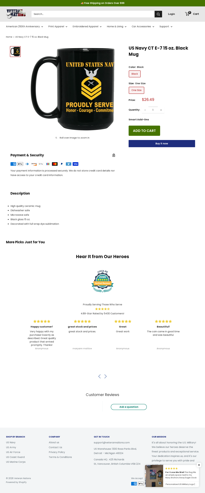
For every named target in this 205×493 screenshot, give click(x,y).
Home (9, 36)
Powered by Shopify (16, 482)
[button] (100, 376)
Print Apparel (56, 26)
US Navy (10, 442)
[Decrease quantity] (145, 110)
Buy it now (161, 143)
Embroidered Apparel (85, 26)
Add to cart (144, 130)
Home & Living (115, 26)
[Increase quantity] (161, 110)
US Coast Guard (15, 457)
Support (164, 26)
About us (54, 442)
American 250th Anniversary (23, 26)
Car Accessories (141, 26)
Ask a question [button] (128, 407)
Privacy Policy (57, 452)
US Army (11, 447)
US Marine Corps (16, 462)
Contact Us (55, 447)
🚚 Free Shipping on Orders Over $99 (102, 3)
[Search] (158, 14)
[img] (102, 309)
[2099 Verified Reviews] (102, 293)
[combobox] (93, 14)
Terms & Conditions (60, 457)
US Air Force (13, 452)
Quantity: (134, 110)
